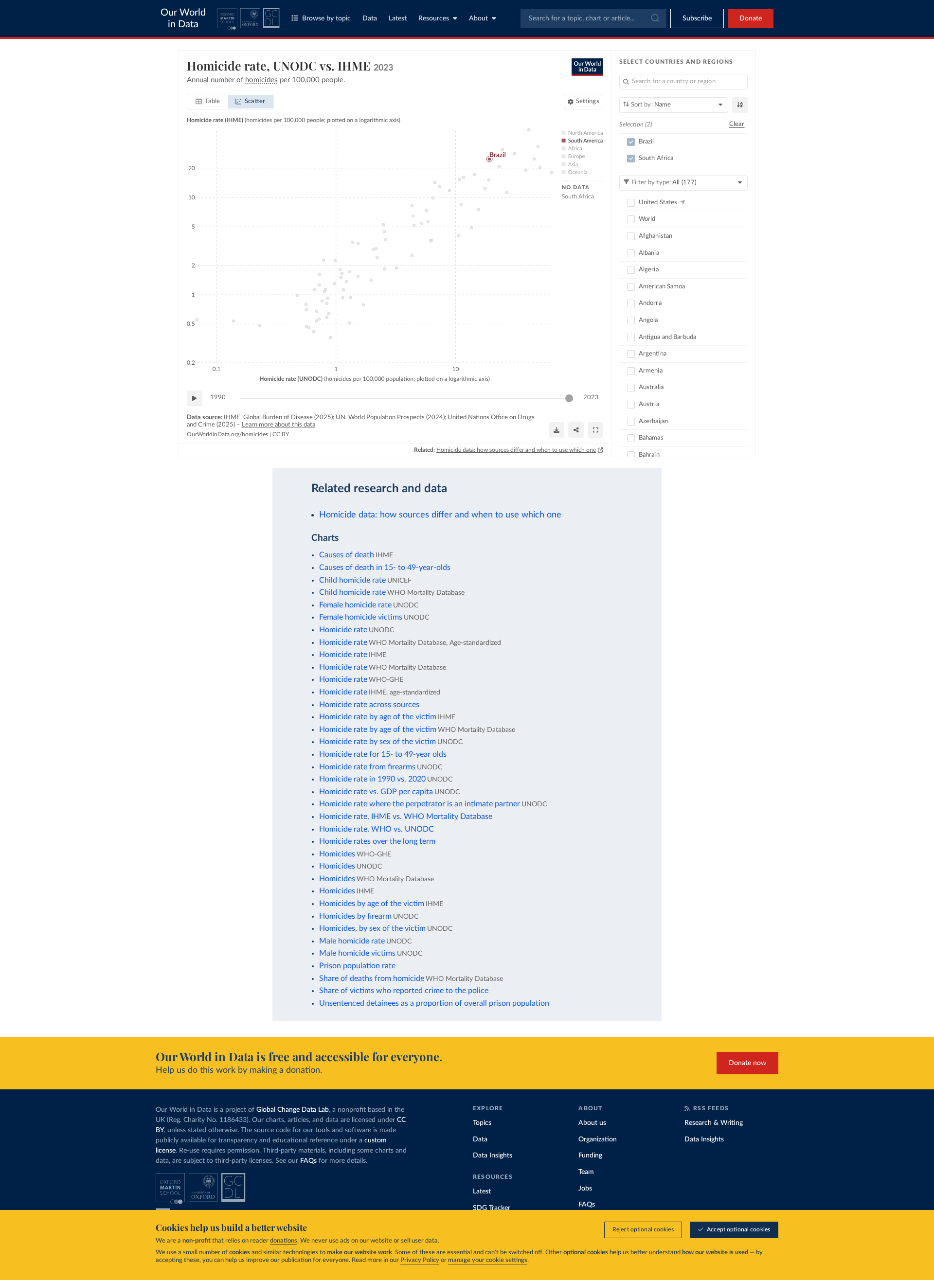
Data (369, 18)
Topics (482, 1123)
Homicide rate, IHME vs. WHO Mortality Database (405, 816)
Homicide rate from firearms (367, 767)
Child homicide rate (352, 580)
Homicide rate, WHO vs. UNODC (376, 829)
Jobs (585, 1188)
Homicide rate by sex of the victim (377, 742)
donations (283, 1241)
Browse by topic (326, 18)
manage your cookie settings (487, 1260)
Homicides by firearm (355, 916)
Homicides (337, 854)
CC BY (280, 434)
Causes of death (346, 555)
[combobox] (593, 18)
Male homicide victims (357, 953)
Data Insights (492, 1155)
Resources (433, 18)
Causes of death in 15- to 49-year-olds (384, 567)
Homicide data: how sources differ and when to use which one (516, 450)
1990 (218, 397)
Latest (398, 18)
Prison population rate (357, 966)
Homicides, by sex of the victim (372, 928)
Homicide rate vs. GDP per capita (376, 792)
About (478, 18)
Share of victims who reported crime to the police (403, 991)
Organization (597, 1139)
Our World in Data (183, 18)
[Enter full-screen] (595, 430)
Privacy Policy (419, 1260)
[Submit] (654, 18)
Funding (590, 1155)
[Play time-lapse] (194, 398)
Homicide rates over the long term (377, 841)
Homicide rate (343, 630)
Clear (737, 124)
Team (586, 1172)
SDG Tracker (491, 1208)
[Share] (576, 430)
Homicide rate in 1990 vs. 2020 (372, 779)
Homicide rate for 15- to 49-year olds (383, 754)
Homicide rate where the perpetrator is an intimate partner (419, 804)
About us (592, 1123)
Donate (750, 18)
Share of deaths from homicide (371, 978)
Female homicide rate (355, 605)
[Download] (556, 430)
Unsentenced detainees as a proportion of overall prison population (434, 1003)
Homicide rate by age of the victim (377, 717)
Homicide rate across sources (369, 705)
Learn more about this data (278, 425)
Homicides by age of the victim (371, 903)
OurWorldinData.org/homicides (227, 434)
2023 (591, 397)
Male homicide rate (352, 941)
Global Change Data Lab (292, 1109)
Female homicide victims (360, 617)
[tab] (208, 101)
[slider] (569, 398)
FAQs (308, 1160)
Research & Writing (713, 1123)
